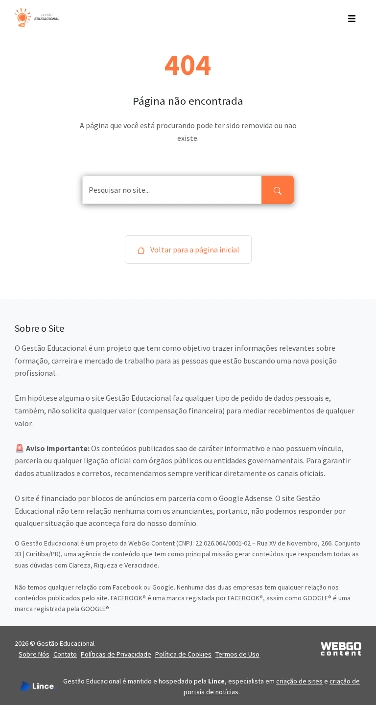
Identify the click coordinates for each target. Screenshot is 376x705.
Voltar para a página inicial (194, 249)
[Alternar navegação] (351, 17)
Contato (65, 654)
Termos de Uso (237, 654)
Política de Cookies (183, 654)
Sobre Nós (34, 654)
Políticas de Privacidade (116, 654)
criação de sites (299, 681)
